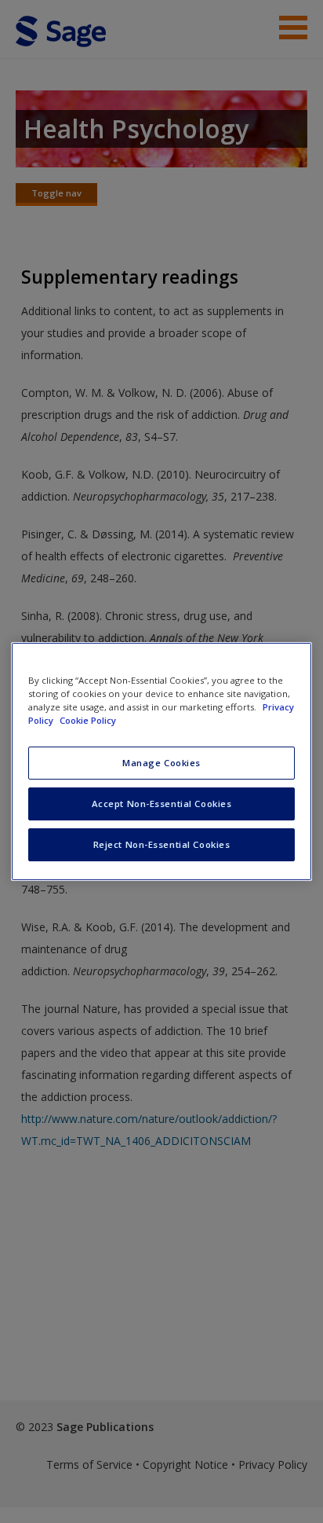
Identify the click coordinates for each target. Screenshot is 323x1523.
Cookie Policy (88, 720)
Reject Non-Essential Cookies (161, 844)
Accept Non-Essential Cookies (162, 803)
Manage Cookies (161, 763)
